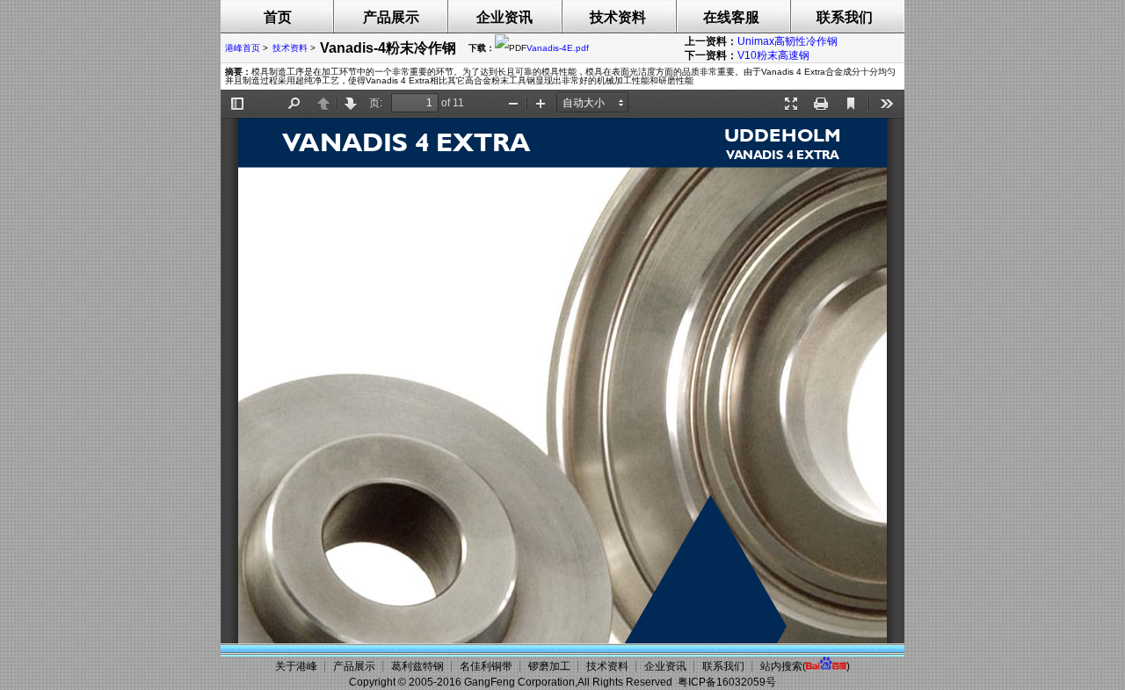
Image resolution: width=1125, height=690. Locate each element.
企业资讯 (504, 17)
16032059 (741, 682)
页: (375, 103)
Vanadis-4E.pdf (557, 48)
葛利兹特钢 (417, 666)
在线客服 (731, 17)
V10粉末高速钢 (773, 55)
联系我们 (845, 17)
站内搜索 (781, 666)
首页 (278, 17)
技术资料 (618, 17)
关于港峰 (296, 666)
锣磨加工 (549, 666)
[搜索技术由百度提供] (826, 666)
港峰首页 (242, 48)
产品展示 (391, 17)
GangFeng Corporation (519, 682)
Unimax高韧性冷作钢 (787, 41)
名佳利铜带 (486, 666)
